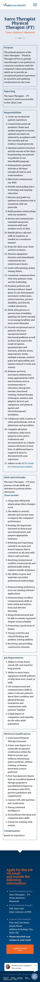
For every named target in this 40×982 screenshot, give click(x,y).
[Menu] (34, 4)
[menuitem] (34, 4)
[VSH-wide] (16, 4)
